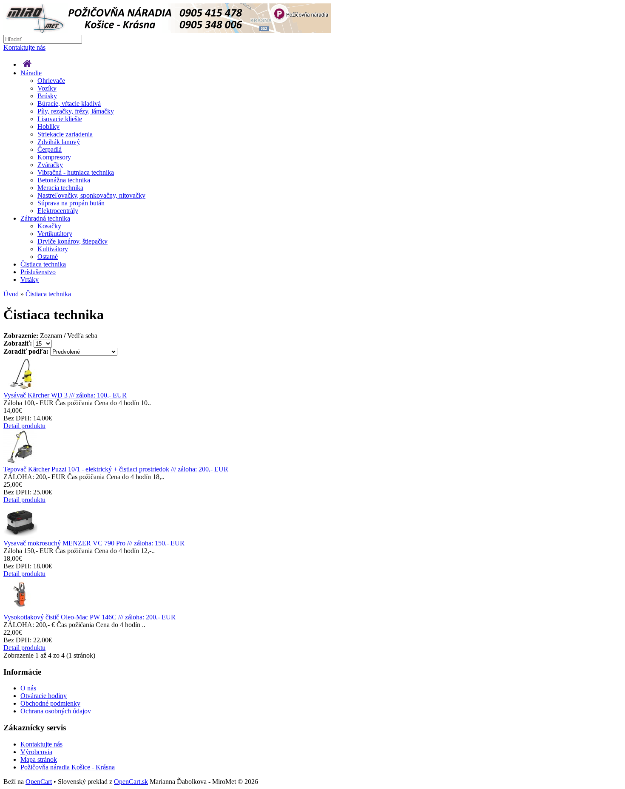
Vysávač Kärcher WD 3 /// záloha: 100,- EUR (65, 395)
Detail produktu (24, 425)
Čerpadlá (49, 149)
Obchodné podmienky (50, 703)
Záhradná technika (45, 218)
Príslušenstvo (38, 271)
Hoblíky (48, 126)
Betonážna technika (63, 180)
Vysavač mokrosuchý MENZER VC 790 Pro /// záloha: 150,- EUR (94, 543)
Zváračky (50, 164)
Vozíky (47, 88)
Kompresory (54, 157)
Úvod (11, 294)
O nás (28, 688)
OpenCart (39, 781)
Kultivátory (52, 249)
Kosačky (49, 226)
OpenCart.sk (131, 781)
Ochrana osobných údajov (55, 711)
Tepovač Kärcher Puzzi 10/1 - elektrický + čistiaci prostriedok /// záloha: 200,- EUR (115, 469)
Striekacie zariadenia (65, 134)
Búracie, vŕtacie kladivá (69, 103)
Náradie (31, 73)
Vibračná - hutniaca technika (75, 172)
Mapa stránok (38, 759)
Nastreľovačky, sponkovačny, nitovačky (91, 195)
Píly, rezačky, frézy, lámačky (75, 111)
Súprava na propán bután (71, 203)
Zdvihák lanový (58, 141)
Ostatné (47, 256)
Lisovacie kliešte (59, 118)
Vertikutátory (54, 233)
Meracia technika (60, 187)
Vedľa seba (82, 335)
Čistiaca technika (43, 264)
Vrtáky (29, 279)
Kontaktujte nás (24, 47)
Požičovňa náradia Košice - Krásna (67, 767)
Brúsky (47, 95)
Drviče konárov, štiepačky (72, 241)
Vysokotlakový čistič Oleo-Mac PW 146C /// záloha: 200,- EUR (89, 617)
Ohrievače (51, 80)
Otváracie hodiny (43, 695)
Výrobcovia (36, 751)
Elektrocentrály (57, 210)
